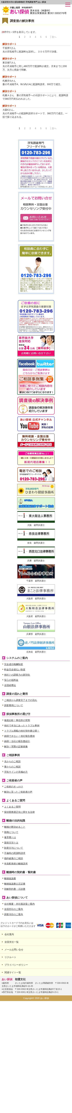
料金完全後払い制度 (14, 669)
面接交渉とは (11, 842)
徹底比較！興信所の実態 (17, 720)
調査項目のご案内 (13, 914)
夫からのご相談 (12, 761)
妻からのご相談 (12, 766)
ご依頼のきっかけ (13, 786)
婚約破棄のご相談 (13, 858)
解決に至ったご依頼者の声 (18, 792)
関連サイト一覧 (13, 972)
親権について (11, 832)
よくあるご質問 (12, 806)
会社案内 (9, 934)
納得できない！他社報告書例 (19, 736)
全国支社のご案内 (13, 909)
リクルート (10, 957)
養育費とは (10, 837)
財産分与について (13, 848)
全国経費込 (10, 685)
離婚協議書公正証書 (14, 883)
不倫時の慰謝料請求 (14, 853)
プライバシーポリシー (16, 964)
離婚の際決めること (14, 827)
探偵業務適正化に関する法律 (19, 812)
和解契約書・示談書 (14, 889)
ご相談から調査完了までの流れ (20, 700)
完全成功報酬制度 (13, 664)
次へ (54, 37)
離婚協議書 (10, 878)
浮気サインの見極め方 (16, 772)
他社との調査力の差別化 (17, 674)
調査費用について (13, 705)
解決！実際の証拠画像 (16, 746)
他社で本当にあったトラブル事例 (21, 725)
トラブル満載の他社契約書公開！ (21, 730)
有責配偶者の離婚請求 (16, 863)
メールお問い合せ (14, 949)
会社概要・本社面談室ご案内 (19, 904)
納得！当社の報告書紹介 (17, 741)
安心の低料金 (11, 680)
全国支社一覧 (12, 942)
